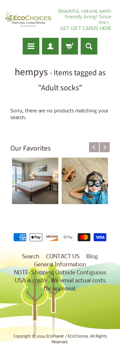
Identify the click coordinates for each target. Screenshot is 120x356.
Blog (92, 257)
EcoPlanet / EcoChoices (67, 337)
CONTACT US (63, 257)
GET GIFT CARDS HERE (85, 28)
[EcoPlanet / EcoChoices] (28, 20)
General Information (60, 265)
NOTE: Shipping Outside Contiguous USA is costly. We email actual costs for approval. (60, 281)
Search (30, 257)
